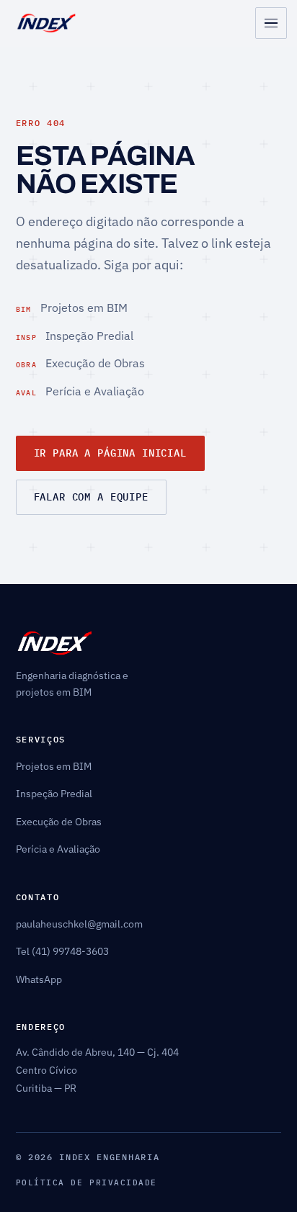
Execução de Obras (81, 362)
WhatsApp (39, 979)
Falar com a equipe (91, 496)
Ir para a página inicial (110, 452)
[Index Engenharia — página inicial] (46, 23)
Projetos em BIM (72, 307)
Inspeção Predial (75, 335)
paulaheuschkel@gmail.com (79, 923)
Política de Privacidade (86, 1182)
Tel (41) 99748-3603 (62, 951)
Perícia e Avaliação (80, 390)
